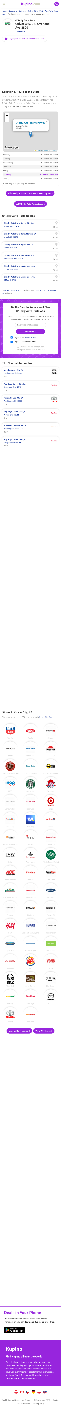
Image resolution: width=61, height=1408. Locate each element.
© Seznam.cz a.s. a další (49, 150)
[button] (24, 39)
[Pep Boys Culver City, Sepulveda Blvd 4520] (30, 387)
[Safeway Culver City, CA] (50, 731)
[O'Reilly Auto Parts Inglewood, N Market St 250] (30, 246)
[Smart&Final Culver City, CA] (50, 837)
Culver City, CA (45, 717)
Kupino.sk (45, 1392)
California (22, 11)
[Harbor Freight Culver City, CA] (30, 944)
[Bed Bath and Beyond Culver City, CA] (30, 926)
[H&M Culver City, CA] (10, 926)
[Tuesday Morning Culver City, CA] (30, 766)
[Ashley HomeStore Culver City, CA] (10, 837)
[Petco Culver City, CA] (50, 819)
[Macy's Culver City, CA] (30, 837)
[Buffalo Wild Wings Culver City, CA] (50, 766)
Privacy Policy (30, 338)
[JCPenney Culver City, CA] (10, 961)
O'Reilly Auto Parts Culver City (30, 122)
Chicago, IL (40, 290)
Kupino (4, 11)
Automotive (20, 32)
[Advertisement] (30, 66)
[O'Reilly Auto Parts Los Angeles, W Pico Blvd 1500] (30, 267)
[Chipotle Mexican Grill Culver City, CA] (10, 766)
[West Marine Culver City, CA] (30, 749)
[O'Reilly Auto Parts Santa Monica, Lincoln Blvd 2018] (30, 235)
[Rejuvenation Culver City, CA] (50, 926)
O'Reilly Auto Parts (11, 290)
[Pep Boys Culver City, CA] (30, 997)
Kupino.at (16, 1392)
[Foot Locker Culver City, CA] (30, 855)
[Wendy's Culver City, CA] (50, 784)
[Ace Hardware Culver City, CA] (10, 873)
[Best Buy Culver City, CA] (30, 819)
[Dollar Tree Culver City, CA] (50, 944)
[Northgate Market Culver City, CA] (10, 890)
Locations (13, 11)
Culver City (32, 11)
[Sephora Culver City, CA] (10, 908)
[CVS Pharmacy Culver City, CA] (30, 890)
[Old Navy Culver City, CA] (50, 890)
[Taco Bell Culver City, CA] (10, 979)
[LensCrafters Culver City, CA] (10, 802)
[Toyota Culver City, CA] (10, 1014)
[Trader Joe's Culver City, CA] (30, 802)
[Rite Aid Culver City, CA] (10, 731)
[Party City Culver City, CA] (10, 819)
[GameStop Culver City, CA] (50, 873)
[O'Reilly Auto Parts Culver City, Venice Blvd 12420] (30, 224)
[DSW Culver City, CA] (10, 855)
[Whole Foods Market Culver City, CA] (50, 855)
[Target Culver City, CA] (50, 802)
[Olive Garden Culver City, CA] (30, 979)
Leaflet (38, 150)
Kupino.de (33, 1392)
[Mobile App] (14, 1330)
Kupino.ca (22, 1392)
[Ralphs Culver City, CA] (30, 731)
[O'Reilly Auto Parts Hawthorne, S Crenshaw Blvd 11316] (30, 257)
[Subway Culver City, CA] (10, 997)
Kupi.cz (28, 1392)
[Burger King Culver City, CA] (30, 961)
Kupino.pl (39, 1392)
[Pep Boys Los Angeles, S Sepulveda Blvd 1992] (30, 443)
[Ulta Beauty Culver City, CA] (50, 979)
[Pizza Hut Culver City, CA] (50, 749)
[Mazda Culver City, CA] (50, 997)
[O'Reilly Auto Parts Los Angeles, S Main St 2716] (30, 278)
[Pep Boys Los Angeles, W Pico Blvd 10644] (30, 415)
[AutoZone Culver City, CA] (30, 1014)
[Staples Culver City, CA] (30, 873)
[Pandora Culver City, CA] (10, 749)
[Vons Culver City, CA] (50, 961)
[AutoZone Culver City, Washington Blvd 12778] (30, 429)
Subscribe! (30, 331)
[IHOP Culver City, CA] (10, 784)
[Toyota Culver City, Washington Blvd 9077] (30, 401)
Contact (56, 1400)
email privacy (38, 347)
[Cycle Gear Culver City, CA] (10, 944)
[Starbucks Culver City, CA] (30, 784)
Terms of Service (23, 1403)
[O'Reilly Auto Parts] (7, 24)
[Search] (56, 4)
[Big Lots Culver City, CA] (30, 908)
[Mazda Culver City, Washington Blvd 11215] (30, 373)
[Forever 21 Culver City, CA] (50, 908)
